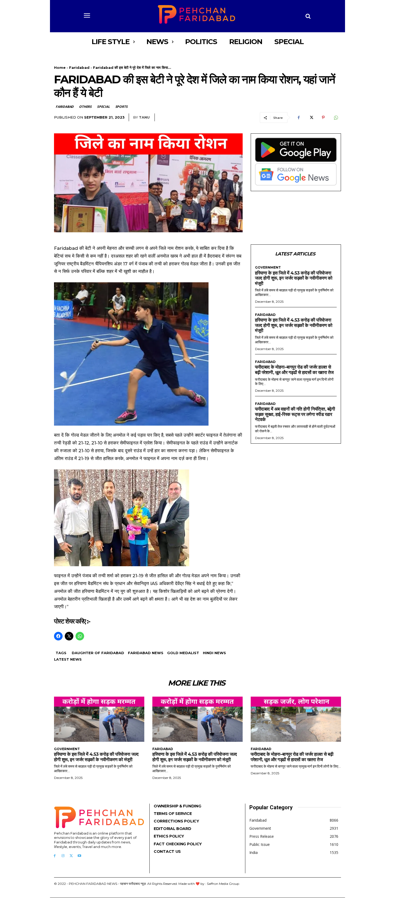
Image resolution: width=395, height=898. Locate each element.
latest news (68, 659)
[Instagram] (63, 856)
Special (103, 106)
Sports (121, 106)
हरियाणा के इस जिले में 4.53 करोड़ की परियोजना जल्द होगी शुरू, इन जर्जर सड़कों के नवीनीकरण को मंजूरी (293, 278)
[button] (308, 16)
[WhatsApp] (335, 117)
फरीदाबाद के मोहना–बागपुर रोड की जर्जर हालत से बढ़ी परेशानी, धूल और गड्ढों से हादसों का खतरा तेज (294, 369)
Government (268, 267)
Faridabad (79, 67)
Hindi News (214, 653)
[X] (311, 117)
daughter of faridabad (98, 653)
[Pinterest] (323, 117)
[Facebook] (298, 117)
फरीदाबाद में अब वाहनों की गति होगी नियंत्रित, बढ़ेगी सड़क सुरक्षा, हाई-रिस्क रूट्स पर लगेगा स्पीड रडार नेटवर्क (295, 414)
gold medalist (183, 653)
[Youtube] (79, 856)
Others (85, 106)
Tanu (144, 117)
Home (60, 67)
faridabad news (145, 653)
